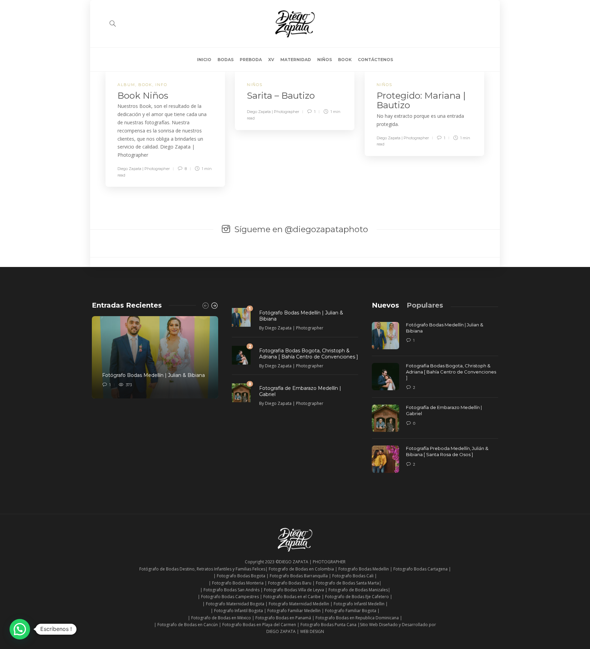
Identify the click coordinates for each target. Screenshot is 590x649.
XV (271, 59)
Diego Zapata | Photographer (143, 168)
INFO (161, 84)
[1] (241, 317)
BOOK (345, 59)
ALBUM (126, 84)
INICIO (204, 59)
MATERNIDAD (295, 59)
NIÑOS (324, 59)
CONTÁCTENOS (375, 59)
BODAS (225, 59)
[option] (155, 357)
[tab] (385, 305)
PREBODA (251, 59)
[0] (241, 392)
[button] (20, 629)
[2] (241, 354)
